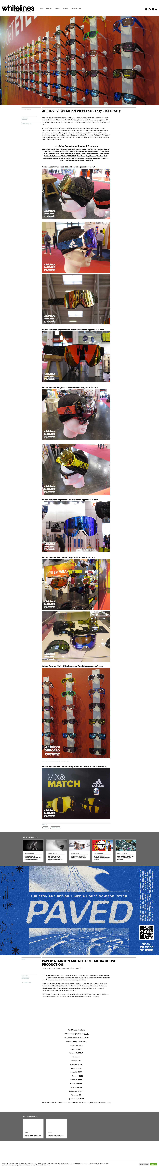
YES (91, 160)
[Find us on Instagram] (153, 9)
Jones (82, 151)
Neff (62, 153)
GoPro (72, 151)
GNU (67, 151)
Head (77, 151)
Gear (42, 8)
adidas (46, 827)
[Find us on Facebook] (146, 9)
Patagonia (57, 156)
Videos (23, 959)
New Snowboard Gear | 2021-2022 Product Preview (126, 851)
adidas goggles (56, 827)
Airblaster (45, 149)
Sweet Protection (86, 158)
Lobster (51, 153)
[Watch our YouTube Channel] (150, 9)
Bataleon (64, 149)
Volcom (77, 160)
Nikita (83, 153)
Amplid (52, 149)
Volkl (82, 160)
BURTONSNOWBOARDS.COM (100, 1102)
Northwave (94, 153)
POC (69, 156)
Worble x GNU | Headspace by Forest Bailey (102, 851)
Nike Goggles (76, 153)
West (87, 160)
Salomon (93, 156)
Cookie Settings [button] (144, 1164)
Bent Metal (71, 149)
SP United (75, 158)
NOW (101, 153)
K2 (86, 151)
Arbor (58, 149)
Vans (66, 160)
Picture (64, 156)
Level (107, 151)
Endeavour (57, 151)
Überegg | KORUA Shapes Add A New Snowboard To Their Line (56, 851)
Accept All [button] (153, 1164)
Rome (83, 156)
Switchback (97, 158)
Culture (49, 8)
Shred (45, 158)
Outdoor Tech (48, 156)
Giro (63, 151)
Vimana (71, 160)
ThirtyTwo (105, 158)
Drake (45, 151)
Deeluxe (100, 149)
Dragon (106, 149)
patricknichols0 (25, 978)
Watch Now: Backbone (56, 1128)
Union (62, 160)
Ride (78, 156)
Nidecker (68, 153)
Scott (105, 156)
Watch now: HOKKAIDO (33, 1128)
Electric (50, 151)
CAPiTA (90, 149)
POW (74, 156)
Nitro (88, 153)
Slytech (55, 158)
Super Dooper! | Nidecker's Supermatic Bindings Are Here (33, 851)
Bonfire (78, 149)
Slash (50, 158)
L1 (99, 151)
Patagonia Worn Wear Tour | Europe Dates (79, 850)
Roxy (87, 156)
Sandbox (100, 156)
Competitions (76, 8)
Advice (65, 8)
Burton (84, 149)
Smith (61, 158)
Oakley (106, 153)
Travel (57, 8)
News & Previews (26, 109)
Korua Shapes (92, 151)
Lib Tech (45, 153)
